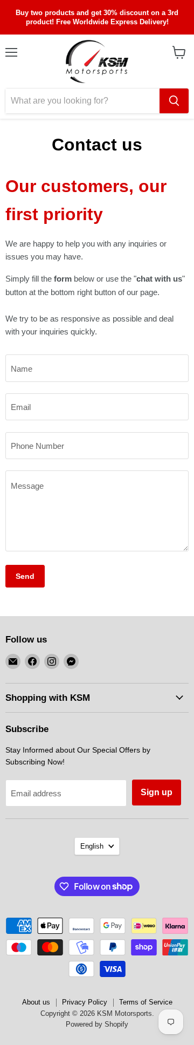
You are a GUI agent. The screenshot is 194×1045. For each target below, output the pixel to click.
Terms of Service (145, 1002)
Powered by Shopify (97, 1024)
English (91, 846)
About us (36, 1002)
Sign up (156, 792)
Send (25, 576)
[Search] (174, 100)
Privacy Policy (84, 1002)
